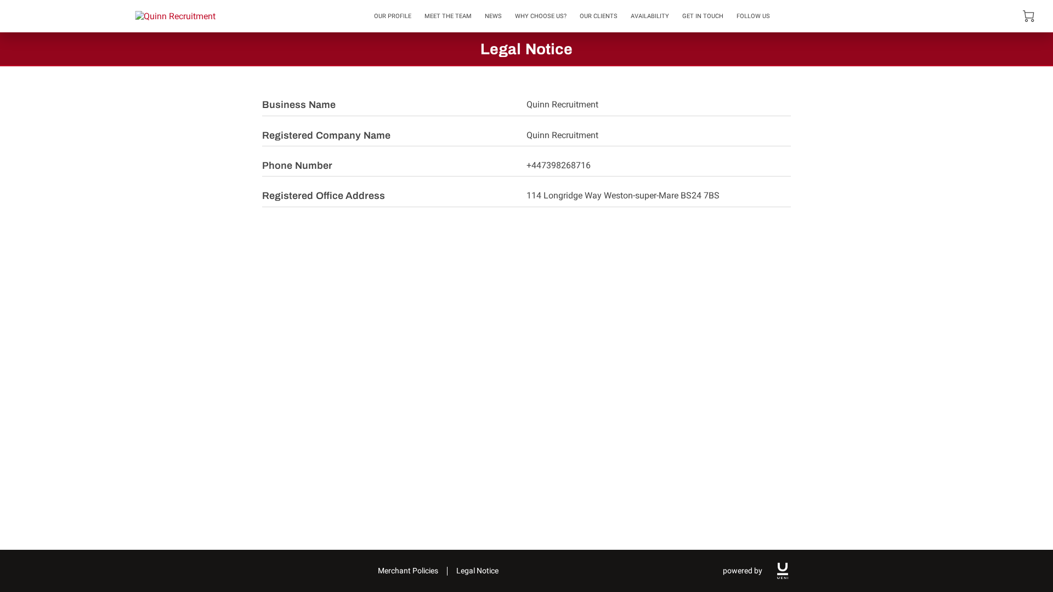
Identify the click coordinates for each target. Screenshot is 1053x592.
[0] (1028, 16)
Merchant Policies (408, 570)
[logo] (782, 570)
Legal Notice (477, 570)
